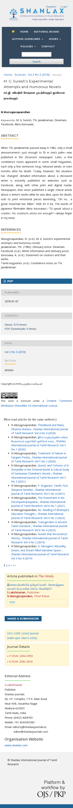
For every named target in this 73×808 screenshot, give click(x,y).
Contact (48, 46)
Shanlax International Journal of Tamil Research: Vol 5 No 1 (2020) (38, 445)
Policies (27, 46)
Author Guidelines (26, 38)
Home (24, 31)
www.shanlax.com (16, 745)
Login (64, 6)
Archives (20, 74)
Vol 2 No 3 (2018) (39, 74)
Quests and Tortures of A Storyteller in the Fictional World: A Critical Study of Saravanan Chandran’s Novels (40, 469)
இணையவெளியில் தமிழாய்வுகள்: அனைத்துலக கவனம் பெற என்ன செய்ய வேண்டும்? (35, 586)
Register (51, 6)
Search (37, 61)
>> (14, 565)
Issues (54, 38)
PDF (10, 281)
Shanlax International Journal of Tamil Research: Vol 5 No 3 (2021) (38, 477)
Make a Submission (23, 618)
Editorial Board (46, 31)
